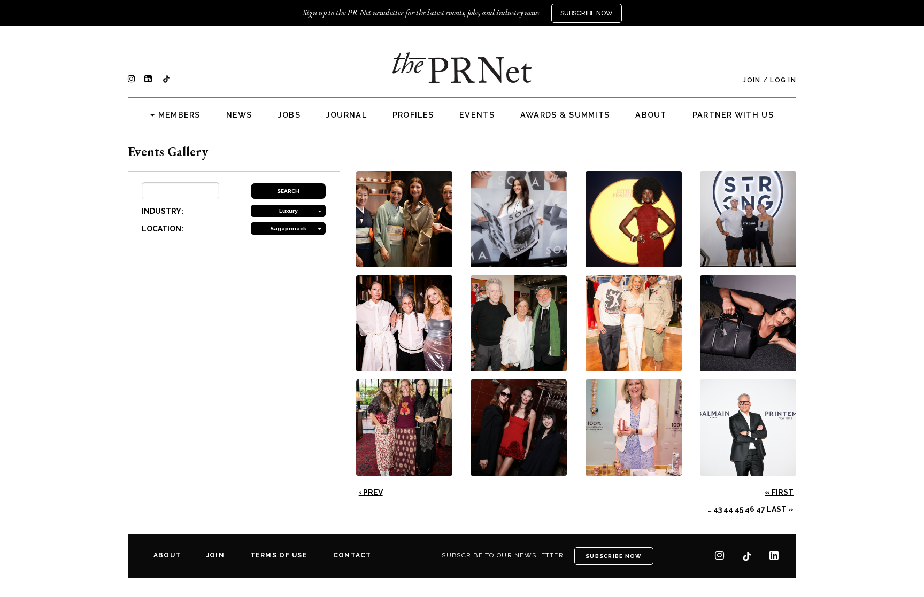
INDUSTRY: (162, 211)
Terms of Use (278, 555)
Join (751, 80)
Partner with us (733, 115)
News (239, 115)
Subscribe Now (586, 13)
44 (728, 509)
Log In (783, 80)
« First (779, 492)
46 (749, 509)
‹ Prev (371, 492)
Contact (352, 555)
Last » (780, 509)
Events (477, 115)
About (650, 115)
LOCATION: (162, 228)
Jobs (289, 115)
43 (717, 509)
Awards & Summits (565, 115)
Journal (346, 115)
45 (739, 509)
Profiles (413, 115)
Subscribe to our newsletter (503, 555)
